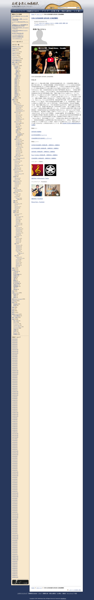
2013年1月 (15, 491)
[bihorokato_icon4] (37, 175)
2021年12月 (15, 349)
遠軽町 (16, 96)
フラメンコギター (17, 326)
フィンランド (18, 232)
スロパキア (18, 219)
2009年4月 (15, 570)
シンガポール (18, 143)
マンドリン (15, 328)
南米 (14, 202)
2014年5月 (15, 463)
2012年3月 (15, 508)
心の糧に (59, 593)
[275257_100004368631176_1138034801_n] (37, 195)
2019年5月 (15, 403)
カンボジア (18, 141)
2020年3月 (15, 386)
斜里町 (16, 79)
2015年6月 (15, 440)
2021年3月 (15, 365)
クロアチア (18, 246)
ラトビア (17, 234)
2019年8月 (15, 398)
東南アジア (17, 139)
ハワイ (17, 195)
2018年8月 (15, 419)
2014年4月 (15, 465)
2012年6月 (15, 503)
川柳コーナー (15, 292)
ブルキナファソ (18, 165)
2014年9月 (15, 456)
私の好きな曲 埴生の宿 (17, 33)
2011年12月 (15, 514)
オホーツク (39, 14)
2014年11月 (15, 452)
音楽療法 (15, 334)
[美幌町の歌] (55, 12)
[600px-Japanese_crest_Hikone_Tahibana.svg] (50, 175)
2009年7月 (15, 565)
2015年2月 (15, 447)
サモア (16, 172)
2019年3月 (15, 407)
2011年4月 (15, 528)
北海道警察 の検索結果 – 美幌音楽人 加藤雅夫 (43, 158)
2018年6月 (15, 423)
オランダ (17, 259)
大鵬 (14, 278)
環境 (13, 310)
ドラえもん (15, 57)
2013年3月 (15, 487)
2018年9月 (15, 417)
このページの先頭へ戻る (75, 590)
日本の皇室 (19, 135)
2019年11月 (15, 393)
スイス (17, 217)
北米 (14, 192)
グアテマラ (17, 182)
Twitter (13, 50)
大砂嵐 (14, 277)
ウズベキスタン (19, 105)
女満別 (17, 75)
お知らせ (47, 23)
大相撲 (13, 270)
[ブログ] (45, 12)
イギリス (17, 257)
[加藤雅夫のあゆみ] (33, 12)
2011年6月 (15, 524)
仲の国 (14, 272)
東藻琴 (17, 76)
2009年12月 (15, 556)
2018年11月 (15, 414)
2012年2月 (15, 510)
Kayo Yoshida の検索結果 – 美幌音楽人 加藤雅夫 (44, 155)
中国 (17, 127)
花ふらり (15, 332)
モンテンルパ (19, 147)
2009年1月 (15, 575)
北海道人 (15, 97)
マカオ (17, 124)
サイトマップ (70, 593)
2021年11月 (15, 351)
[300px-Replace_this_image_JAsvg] (39, 43)
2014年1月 (15, 470)
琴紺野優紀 (15, 286)
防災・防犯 (15, 317)
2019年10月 (15, 395)
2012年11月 (15, 494)
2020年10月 (15, 374)
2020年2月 (15, 388)
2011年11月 (15, 516)
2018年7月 (15, 421)
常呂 (17, 69)
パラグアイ (17, 206)
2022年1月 (15, 347)
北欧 (15, 226)
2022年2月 (15, 346)
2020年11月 (15, 372)
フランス (17, 262)
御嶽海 (14, 280)
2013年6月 (15, 482)
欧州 (14, 212)
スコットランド (20, 258)
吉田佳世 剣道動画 (36, 131)
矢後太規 (15, 289)
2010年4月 (15, 549)
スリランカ (18, 114)
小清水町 (16, 77)
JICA (14, 101)
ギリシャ (17, 239)
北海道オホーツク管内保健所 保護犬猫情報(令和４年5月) (20, 25)
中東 (14, 188)
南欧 (15, 236)
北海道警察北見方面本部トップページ (41, 138)
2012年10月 (15, 496)
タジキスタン (18, 109)
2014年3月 (15, 466)
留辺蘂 (17, 71)
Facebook (14, 48)
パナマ (16, 186)
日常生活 (14, 300)
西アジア (16, 156)
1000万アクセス (16, 46)
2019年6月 (15, 402)
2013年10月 (15, 475)
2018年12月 (15, 412)
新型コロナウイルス (17, 299)
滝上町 (16, 85)
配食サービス (15, 314)
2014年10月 (15, 454)
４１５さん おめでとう (17, 35)
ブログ (40, 593)
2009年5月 (15, 568)
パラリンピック (16, 58)
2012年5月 (15, 505)
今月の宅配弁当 (16, 60)
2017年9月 (15, 438)
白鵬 (14, 287)
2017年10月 (15, 437)
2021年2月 (15, 367)
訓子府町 (16, 94)
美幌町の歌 (45, 593)
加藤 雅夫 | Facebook (37, 198)
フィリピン (18, 145)
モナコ (17, 266)
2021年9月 (15, 354)
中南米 (14, 176)
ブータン (17, 120)
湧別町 (16, 83)
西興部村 (16, 93)
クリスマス (15, 323)
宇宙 (13, 291)
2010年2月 (15, 552)
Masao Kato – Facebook (37, 202)
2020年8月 (15, 377)
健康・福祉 (15, 62)
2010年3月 (15, 550)
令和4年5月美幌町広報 (17, 36)
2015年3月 (15, 445)
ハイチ (16, 185)
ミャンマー (18, 152)
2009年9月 (15, 561)
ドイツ (17, 261)
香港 (17, 137)
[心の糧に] (78, 12)
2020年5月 (15, 382)
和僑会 (14, 210)
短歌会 (14, 297)
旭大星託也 (15, 281)
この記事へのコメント (39, 24)
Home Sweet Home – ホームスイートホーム (20, 28)
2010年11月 (15, 537)
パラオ (16, 175)
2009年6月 (15, 566)
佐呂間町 (16, 66)
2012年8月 (15, 500)
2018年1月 (15, 431)
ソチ (18, 254)
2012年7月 (15, 502)
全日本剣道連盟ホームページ (39, 135)
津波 (13, 307)
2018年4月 (15, 426)
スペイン (17, 241)
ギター (14, 322)
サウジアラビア (18, 190)
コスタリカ (17, 183)
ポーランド (18, 224)
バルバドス (17, 178)
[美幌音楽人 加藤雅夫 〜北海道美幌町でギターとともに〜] (25, 6)
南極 (14, 200)
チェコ (17, 220)
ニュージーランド (18, 173)
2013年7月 (15, 481)
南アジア (16, 112)
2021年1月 (15, 368)
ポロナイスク (20, 253)
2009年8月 (15, 563)
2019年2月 (15, 409)
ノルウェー (18, 231)
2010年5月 (15, 547)
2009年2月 (15, 573)
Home (32, 14)
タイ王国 (17, 144)
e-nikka (18, 199)
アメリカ (16, 193)
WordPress (63, 598)
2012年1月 (15, 512)
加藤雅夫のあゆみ (32, 593)
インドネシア (18, 140)
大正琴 (14, 331)
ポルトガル (18, 265)
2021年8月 (15, 356)
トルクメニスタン (19, 110)
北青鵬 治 (15, 275)
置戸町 (16, 89)
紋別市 (16, 86)
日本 (67, 23)
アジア (14, 102)
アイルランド (17, 213)
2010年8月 (15, 542)
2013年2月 (15, 489)
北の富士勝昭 (16, 274)
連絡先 (64, 593)
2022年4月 (15, 342)
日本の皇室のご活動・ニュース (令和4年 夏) (20, 19)
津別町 (16, 80)
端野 (17, 72)
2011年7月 (15, 523)
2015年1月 (15, 449)
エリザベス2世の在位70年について (20, 22)
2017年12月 (15, 433)
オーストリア (18, 216)
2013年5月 (15, 484)
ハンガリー (18, 223)
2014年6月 (15, 461)
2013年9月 (15, 477)
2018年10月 (15, 416)
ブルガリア (18, 247)
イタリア (17, 238)
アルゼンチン (17, 203)
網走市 (16, 87)
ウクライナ (18, 245)
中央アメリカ (16, 181)
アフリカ (15, 159)
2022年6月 (15, 339)
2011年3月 (15, 529)
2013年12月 (15, 472)
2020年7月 (15, 379)
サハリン (18, 251)
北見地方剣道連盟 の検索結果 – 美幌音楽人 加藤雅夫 (45, 145)
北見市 (60, 23)
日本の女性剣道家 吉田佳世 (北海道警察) (44, 18)
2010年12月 (15, 535)
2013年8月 (15, 479)
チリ (15, 205)
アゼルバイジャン (19, 158)
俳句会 (14, 294)
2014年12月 (15, 451)
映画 (13, 302)
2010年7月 (15, 544)
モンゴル (17, 125)
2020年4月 (15, 384)
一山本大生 (15, 271)
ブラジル (16, 207)
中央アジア (17, 104)
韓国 (17, 136)
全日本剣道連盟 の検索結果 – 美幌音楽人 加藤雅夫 (45, 148)
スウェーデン (18, 228)
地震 (13, 268)
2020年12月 (15, 370)
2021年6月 (15, 360)
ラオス (17, 154)
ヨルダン (16, 166)
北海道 (56, 23)
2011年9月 (15, 519)
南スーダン (17, 168)
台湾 (17, 131)
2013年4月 (15, 486)
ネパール (17, 116)
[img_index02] (52, 195)
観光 (13, 312)
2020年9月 (15, 375)
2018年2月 (15, 430)
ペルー (16, 209)
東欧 (15, 243)
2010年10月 (15, 538)
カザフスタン (18, 106)
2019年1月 (15, 410)
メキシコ (16, 179)
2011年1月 (15, 533)
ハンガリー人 (16, 325)
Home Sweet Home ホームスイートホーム (20, 31)
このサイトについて (22, 593)
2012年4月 (15, 507)
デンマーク (18, 230)
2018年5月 (15, 424)
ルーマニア (18, 249)
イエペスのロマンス (17, 38)
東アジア (16, 121)
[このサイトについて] (18, 12)
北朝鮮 (17, 129)
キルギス (17, 108)
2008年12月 (15, 577)
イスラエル (17, 189)
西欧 (15, 255)
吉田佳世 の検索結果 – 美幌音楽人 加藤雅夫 (43, 151)
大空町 (16, 73)
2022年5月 (15, 340)
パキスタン (18, 117)
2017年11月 (15, 435)
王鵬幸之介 (15, 284)
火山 (13, 309)
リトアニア (18, 235)
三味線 (14, 329)
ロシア (17, 250)
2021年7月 (15, 358)
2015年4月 (15, 444)
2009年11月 (15, 558)
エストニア (18, 227)
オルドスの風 (18, 123)
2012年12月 (15, 493)
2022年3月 (15, 344)
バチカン (17, 242)
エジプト (16, 162)
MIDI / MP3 (15, 320)
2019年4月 (15, 405)
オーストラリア (18, 170)
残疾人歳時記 (52, 593)
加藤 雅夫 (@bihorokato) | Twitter (40, 178)
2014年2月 (15, 468)
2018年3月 (15, 428)
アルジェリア (17, 160)
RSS (76, 593)
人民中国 (18, 128)
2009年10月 (15, 559)
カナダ (16, 196)
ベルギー (17, 263)
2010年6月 (15, 545)
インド (17, 113)
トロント (17, 198)
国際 (64, 23)
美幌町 (16, 90)
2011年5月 (15, 526)
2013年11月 (15, 473)
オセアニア (15, 169)
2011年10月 (15, 517)
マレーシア (18, 151)
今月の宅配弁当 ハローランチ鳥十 (20, 16)
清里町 (16, 82)
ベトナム (17, 149)
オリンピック (15, 51)
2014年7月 (15, 460)
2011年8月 (15, 521)
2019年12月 (15, 391)
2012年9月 (15, 498)
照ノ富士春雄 (16, 283)
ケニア (16, 163)
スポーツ (52, 23)
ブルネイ (17, 148)
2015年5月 (15, 442)
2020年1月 (15, 389)
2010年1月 (15, 554)
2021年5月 (15, 361)
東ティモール (18, 155)
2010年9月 (15, 540)
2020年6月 (15, 381)
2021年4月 (15, 363)
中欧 (15, 215)
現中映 (14, 305)
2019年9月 (15, 396)
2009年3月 (15, 572)
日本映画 (15, 304)
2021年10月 (15, 353)
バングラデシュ (19, 118)
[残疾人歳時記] (66, 12)
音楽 (13, 319)
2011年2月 (15, 531)
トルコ (17, 221)
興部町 (16, 92)
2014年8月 (15, 458)
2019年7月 (15, 400)
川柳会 (14, 295)
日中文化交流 (19, 133)
